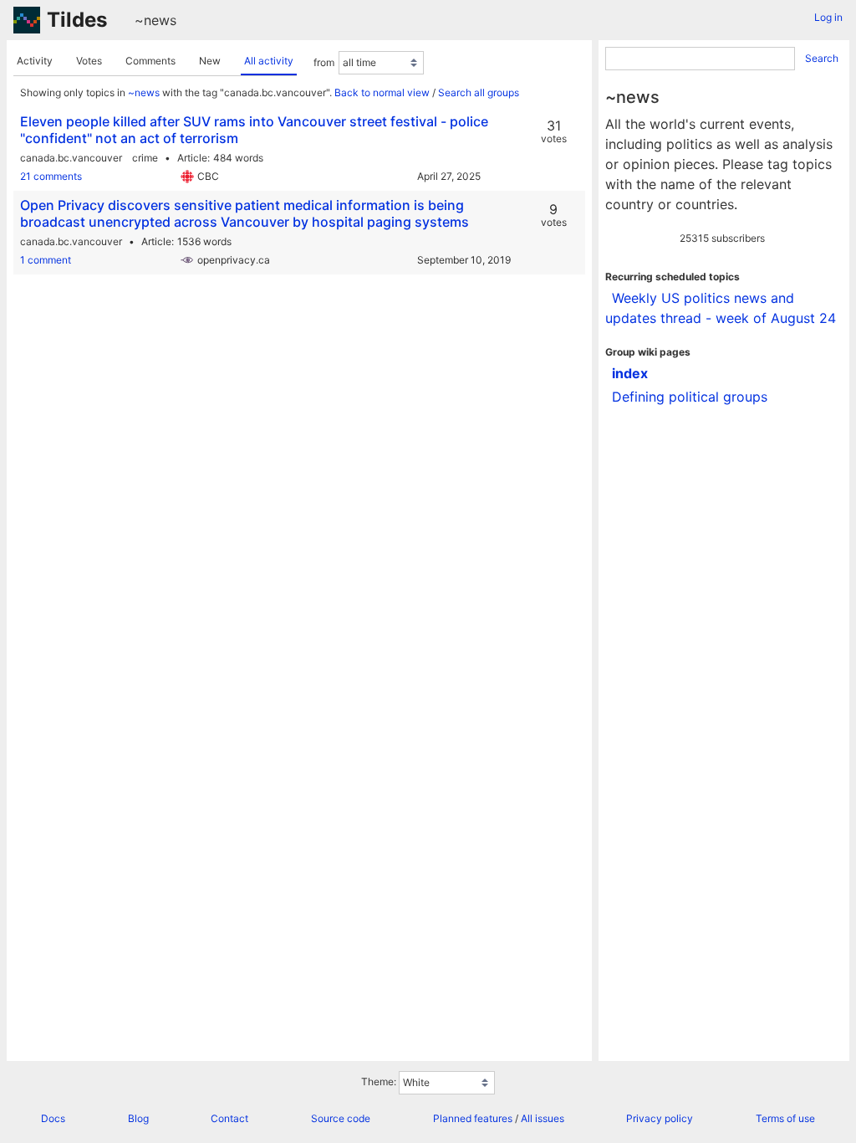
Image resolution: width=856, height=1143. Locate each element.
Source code (340, 1118)
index (630, 373)
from (323, 62)
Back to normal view (382, 92)
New (210, 60)
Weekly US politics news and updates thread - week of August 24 (720, 308)
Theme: (378, 1081)
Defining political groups (689, 396)
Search (821, 58)
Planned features (472, 1118)
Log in (828, 17)
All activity (268, 60)
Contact (229, 1118)
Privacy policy (659, 1118)
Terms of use (785, 1118)
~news (155, 20)
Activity (35, 60)
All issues (542, 1118)
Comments (150, 60)
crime (145, 157)
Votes (89, 60)
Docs (53, 1118)
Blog (138, 1118)
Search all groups (478, 92)
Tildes (77, 20)
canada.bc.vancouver (71, 157)
